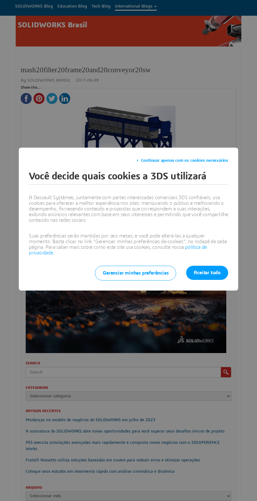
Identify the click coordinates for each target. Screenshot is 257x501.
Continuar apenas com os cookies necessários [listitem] (184, 160)
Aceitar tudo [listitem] (207, 272)
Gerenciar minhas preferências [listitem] (135, 272)
